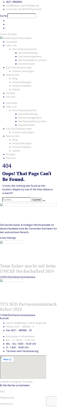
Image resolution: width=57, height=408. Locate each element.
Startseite (11, 41)
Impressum (6, 403)
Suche (3, 15)
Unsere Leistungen (23, 71)
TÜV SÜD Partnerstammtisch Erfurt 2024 (28, 307)
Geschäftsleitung (28, 52)
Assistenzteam (26, 63)
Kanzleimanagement (30, 56)
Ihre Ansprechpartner (24, 49)
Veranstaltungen (21, 82)
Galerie (16, 89)
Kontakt (10, 93)
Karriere (11, 97)
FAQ (2, 391)
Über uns (11, 45)
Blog (14, 78)
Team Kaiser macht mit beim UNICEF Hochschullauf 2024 (28, 268)
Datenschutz (7, 397)
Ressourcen (12, 74)
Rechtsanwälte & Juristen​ (32, 60)
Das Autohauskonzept (19, 67)
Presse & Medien (21, 86)
